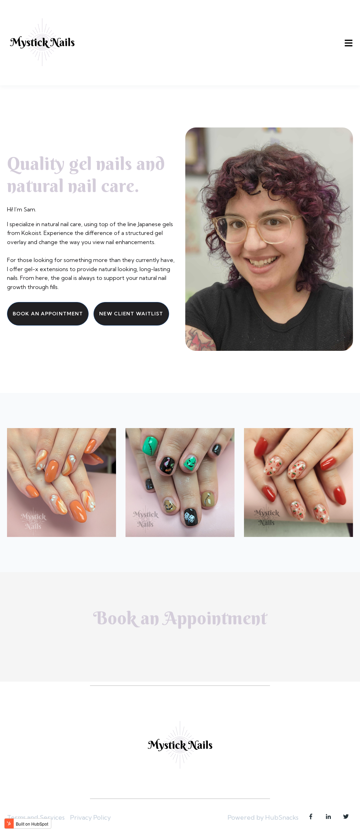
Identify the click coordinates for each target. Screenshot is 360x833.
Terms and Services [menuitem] (36, 817)
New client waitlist (131, 313)
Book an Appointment (48, 313)
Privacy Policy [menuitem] (90, 817)
